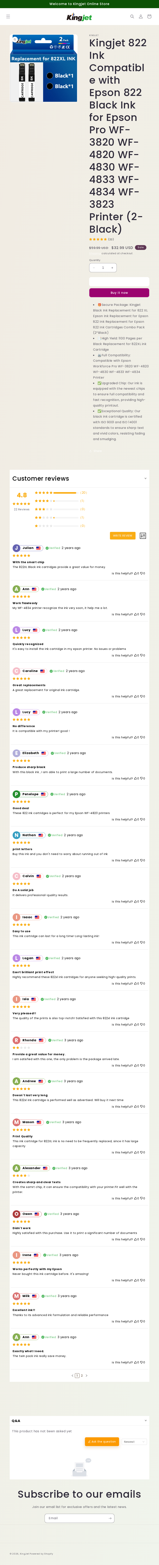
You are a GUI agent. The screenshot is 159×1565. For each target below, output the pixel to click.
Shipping (95, 253)
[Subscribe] (110, 1518)
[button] (8, 16)
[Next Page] (86, 1375)
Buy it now (119, 293)
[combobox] (134, 1442)
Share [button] (98, 451)
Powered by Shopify (41, 1553)
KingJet (24, 1553)
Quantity (94, 260)
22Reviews (22, 509)
